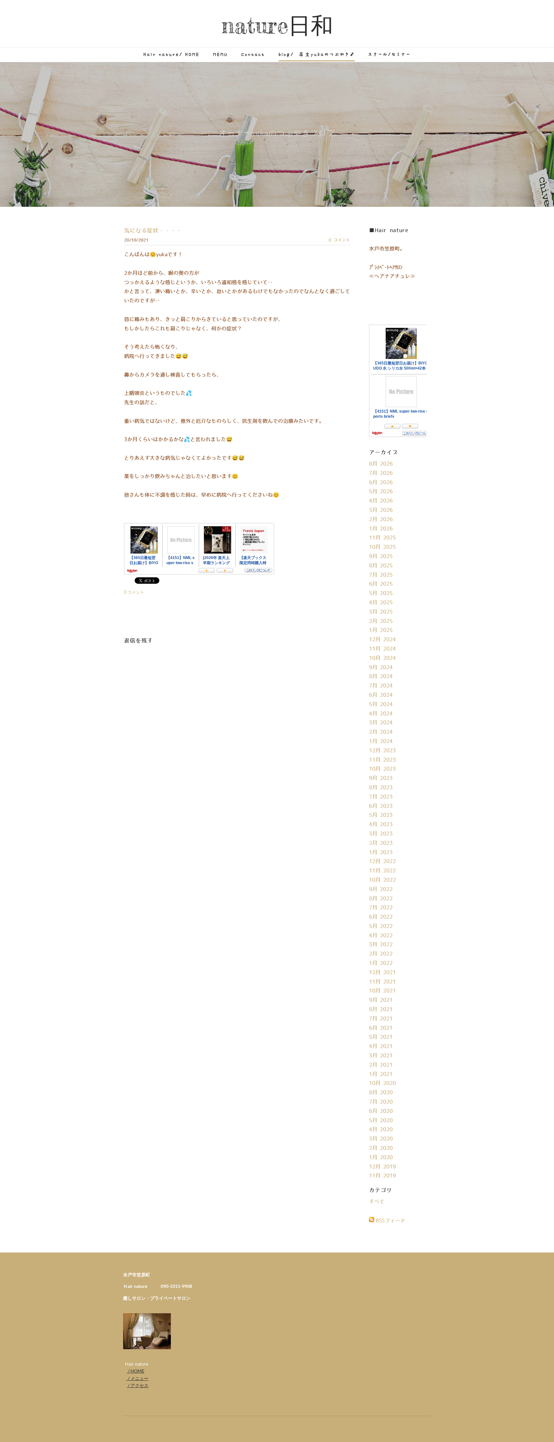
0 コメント (339, 240)
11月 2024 (382, 649)
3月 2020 (381, 1139)
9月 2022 (381, 889)
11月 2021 (382, 982)
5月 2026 (381, 491)
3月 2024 (381, 723)
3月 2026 (381, 510)
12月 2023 (382, 751)
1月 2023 (381, 852)
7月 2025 (381, 575)
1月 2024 (381, 741)
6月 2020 (381, 1111)
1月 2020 (381, 1157)
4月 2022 (381, 936)
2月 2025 (381, 621)
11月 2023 (382, 760)
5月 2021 (381, 1037)
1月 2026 (381, 529)
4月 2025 (381, 603)
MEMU (220, 54)
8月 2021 (381, 1009)
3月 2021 (381, 1056)
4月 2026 (381, 501)
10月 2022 (382, 880)
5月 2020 (381, 1120)
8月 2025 (381, 566)
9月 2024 (381, 667)
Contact (253, 54)
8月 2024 (381, 676)
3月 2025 (381, 612)
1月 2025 (381, 630)
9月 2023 (381, 778)
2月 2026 (381, 519)
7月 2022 (381, 908)
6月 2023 (381, 806)
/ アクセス (137, 1385)
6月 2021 (381, 1028)
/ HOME (135, 1371)
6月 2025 (381, 584)
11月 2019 (382, 1176)
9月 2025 (381, 556)
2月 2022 (381, 954)
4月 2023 (381, 824)
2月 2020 (381, 1148)
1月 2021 (381, 1074)
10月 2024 (382, 658)
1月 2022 (381, 963)
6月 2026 (381, 482)
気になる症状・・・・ (153, 231)
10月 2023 (382, 769)
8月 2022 (381, 899)
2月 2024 (381, 732)
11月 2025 (382, 538)
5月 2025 (381, 593)
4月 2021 (381, 1046)
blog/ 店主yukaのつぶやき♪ (317, 54)
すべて (376, 1202)
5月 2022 (381, 926)
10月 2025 (382, 547)
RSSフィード (390, 1221)
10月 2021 (382, 991)
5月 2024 (381, 704)
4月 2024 (381, 714)
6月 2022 (381, 917)
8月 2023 (381, 788)
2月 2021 (381, 1065)
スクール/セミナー (389, 54)
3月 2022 (381, 945)
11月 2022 (382, 871)
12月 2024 (382, 639)
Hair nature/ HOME (172, 54)
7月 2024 (381, 686)
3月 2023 (381, 834)
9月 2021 (381, 1000)
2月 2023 (381, 843)
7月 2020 (381, 1102)
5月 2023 (381, 815)
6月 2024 (381, 695)
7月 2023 (381, 797)
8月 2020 (381, 1093)
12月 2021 (382, 972)
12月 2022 (382, 861)
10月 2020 (382, 1083)
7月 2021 (381, 1019)
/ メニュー (137, 1378)
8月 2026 (381, 464)
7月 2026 (381, 473)
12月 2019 (382, 1167)
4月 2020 (381, 1129)
